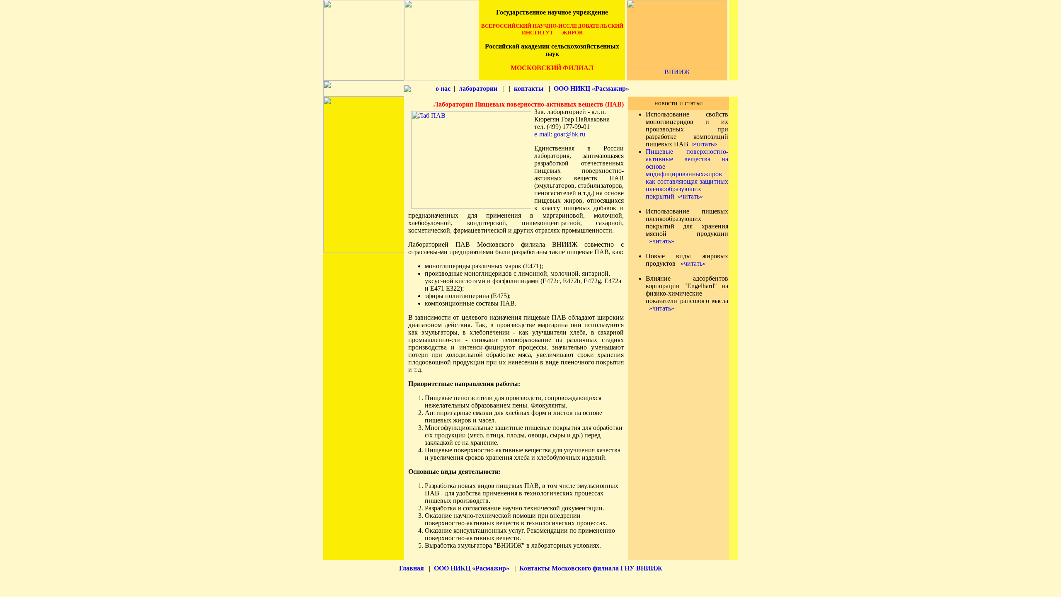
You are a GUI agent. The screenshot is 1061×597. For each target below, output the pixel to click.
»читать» (704, 144)
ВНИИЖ (677, 71)
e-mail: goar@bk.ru (559, 134)
